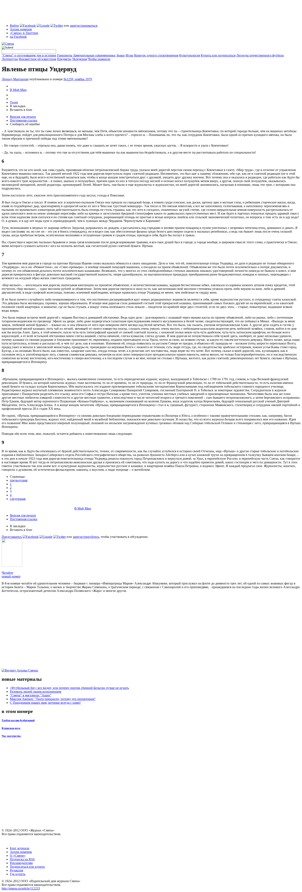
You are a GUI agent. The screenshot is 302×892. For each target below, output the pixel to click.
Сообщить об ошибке (25, 124)
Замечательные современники (94, 55)
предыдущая (18, 480)
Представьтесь (12, 536)
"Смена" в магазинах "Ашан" (30, 695)
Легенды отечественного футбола (260, 55)
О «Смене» (17, 855)
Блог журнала (19, 848)
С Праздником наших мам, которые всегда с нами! (45, 702)
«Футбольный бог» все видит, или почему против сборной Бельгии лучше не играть (69, 688)
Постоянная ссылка (23, 120)
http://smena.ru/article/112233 (21, 888)
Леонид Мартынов (15, 79)
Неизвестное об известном (37, 59)
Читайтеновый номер (11, 574)
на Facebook (18, 36)
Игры (129, 55)
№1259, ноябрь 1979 (77, 79)
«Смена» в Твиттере (24, 33)
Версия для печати (23, 116)
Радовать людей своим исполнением (35, 691)
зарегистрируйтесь (86, 536)
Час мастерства (11, 735)
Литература (10, 59)
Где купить (17, 874)
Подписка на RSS (22, 859)
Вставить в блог (21, 109)
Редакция (16, 870)
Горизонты (64, 55)
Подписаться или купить (27, 866)
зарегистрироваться (83, 25)
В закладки (17, 106)
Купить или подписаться (218, 55)
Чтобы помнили (99, 59)
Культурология (189, 55)
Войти (14, 25)
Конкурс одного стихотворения (156, 55)
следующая (17, 499)
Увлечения (79, 59)
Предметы (64, 59)
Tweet (14, 102)
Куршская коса (11, 728)
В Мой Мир (18, 90)
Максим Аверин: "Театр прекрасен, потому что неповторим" (53, 699)
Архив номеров (21, 29)
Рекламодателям (21, 863)
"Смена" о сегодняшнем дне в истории (29, 55)
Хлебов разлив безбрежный (18, 720)
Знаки (120, 55)
